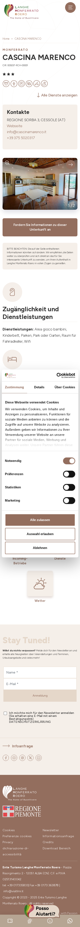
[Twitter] (30, 757)
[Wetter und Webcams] (30, 920)
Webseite (14, 126)
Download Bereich (57, 848)
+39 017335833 (17, 885)
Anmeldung (40, 695)
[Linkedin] (38, 757)
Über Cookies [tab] (65, 387)
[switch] (69, 474)
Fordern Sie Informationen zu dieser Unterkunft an (40, 227)
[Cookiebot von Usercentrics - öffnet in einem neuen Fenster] (57, 375)
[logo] (21, 11)
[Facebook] (6, 757)
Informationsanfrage (58, 836)
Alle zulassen (40, 520)
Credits (48, 842)
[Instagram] (22, 757)
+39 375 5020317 (21, 137)
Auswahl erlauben (40, 534)
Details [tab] (39, 387)
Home (6, 38)
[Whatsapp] (70, 920)
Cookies (9, 830)
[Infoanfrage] (49, 920)
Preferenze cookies (17, 836)
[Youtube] (14, 757)
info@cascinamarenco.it (26, 132)
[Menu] (70, 7)
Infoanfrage (22, 746)
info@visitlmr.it (13, 891)
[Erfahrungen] (10, 920)
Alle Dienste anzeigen (59, 95)
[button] (59, 164)
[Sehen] (7, 162)
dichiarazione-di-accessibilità (16, 851)
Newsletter (51, 830)
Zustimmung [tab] (14, 387)
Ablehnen (40, 548)
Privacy (8, 842)
